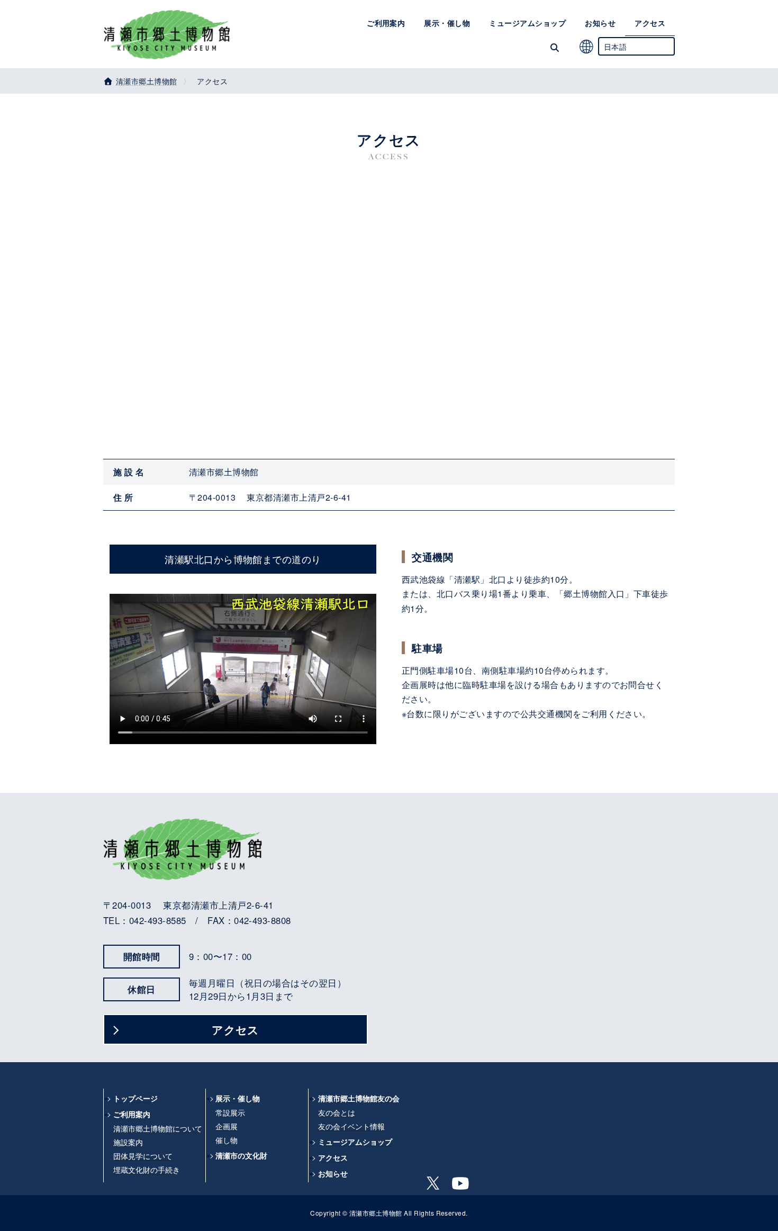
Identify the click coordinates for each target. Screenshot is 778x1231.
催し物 (226, 1139)
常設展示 (230, 1112)
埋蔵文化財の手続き (146, 1169)
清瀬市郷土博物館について (157, 1128)
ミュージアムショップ (355, 1142)
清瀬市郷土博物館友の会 (359, 1098)
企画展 (226, 1126)
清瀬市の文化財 (241, 1155)
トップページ (135, 1098)
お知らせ (333, 1174)
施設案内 (128, 1142)
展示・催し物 (237, 1098)
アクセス (235, 1029)
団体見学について (143, 1155)
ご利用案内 (131, 1114)
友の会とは (336, 1112)
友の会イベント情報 (351, 1126)
